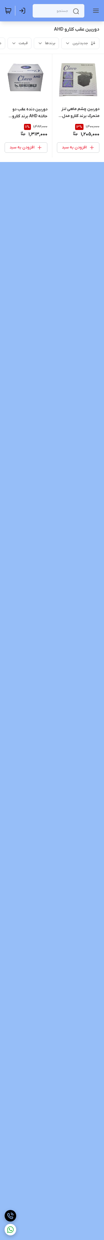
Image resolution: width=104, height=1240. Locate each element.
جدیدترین (80, 43)
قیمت (23, 43)
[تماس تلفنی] (10, 1216)
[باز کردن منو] (94, 10)
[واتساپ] (10, 1229)
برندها (50, 43)
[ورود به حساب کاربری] (23, 11)
